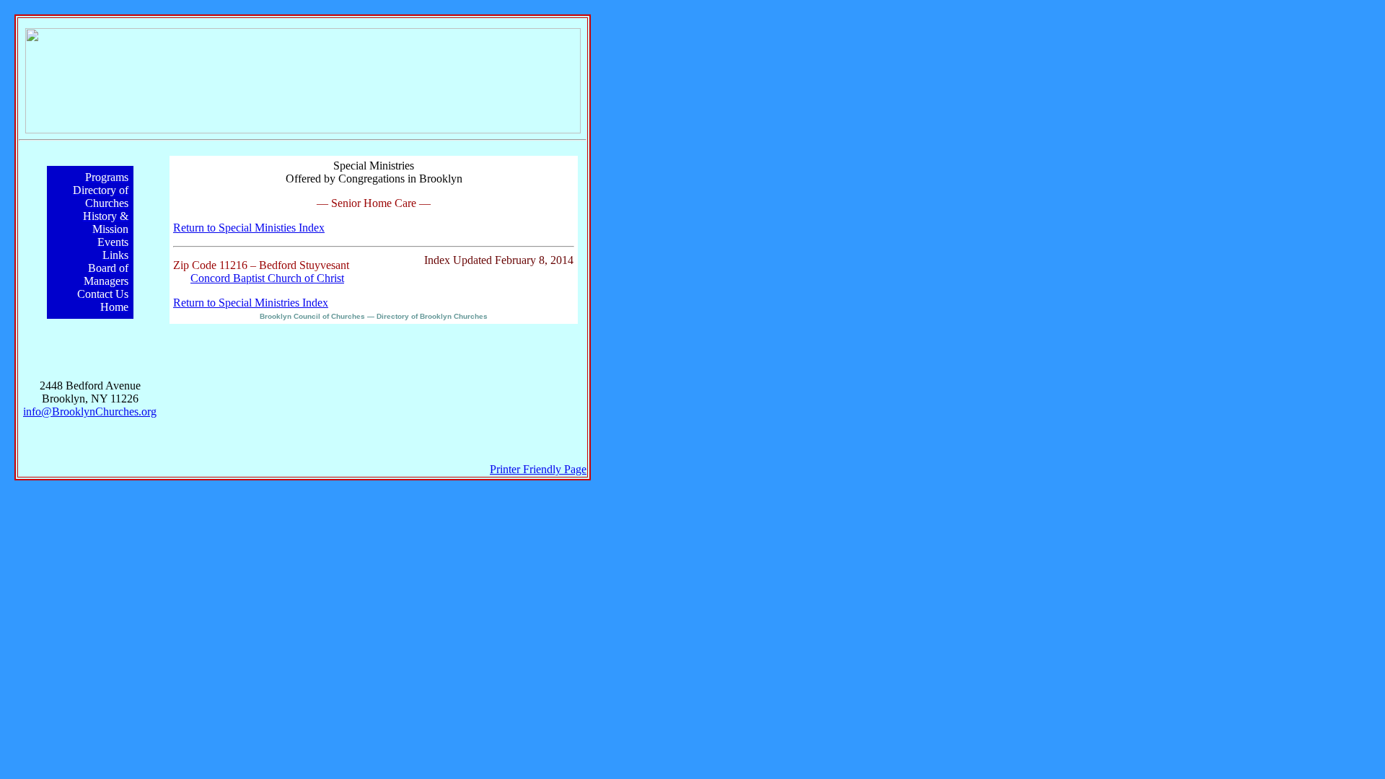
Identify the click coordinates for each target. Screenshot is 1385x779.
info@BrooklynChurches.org (90, 411)
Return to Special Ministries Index (250, 302)
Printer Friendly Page (538, 469)
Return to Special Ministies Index (249, 227)
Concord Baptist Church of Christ (267, 278)
